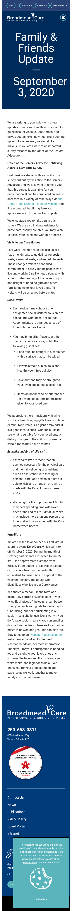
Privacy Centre (30, 862)
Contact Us (15, 798)
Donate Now (42, 5)
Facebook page (52, 634)
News (11, 5)
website (35, 634)
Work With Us (26, 5)
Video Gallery (17, 819)
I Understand (41, 899)
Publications (16, 812)
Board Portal (16, 826)
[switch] (63, 17)
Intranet (13, 833)
